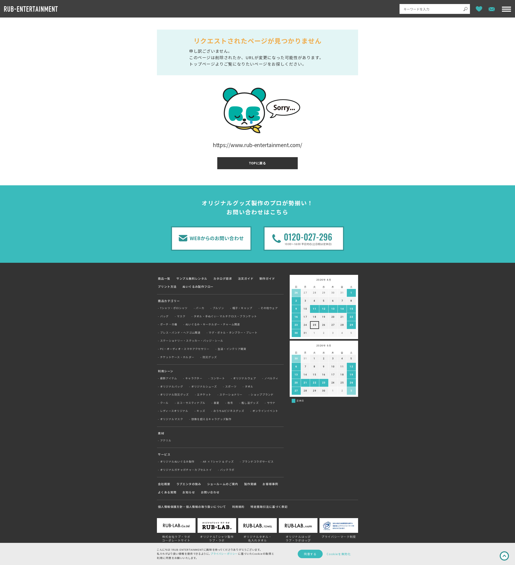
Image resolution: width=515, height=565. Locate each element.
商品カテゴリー (169, 301)
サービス (164, 454)
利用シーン (165, 371)
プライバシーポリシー (224, 554)
